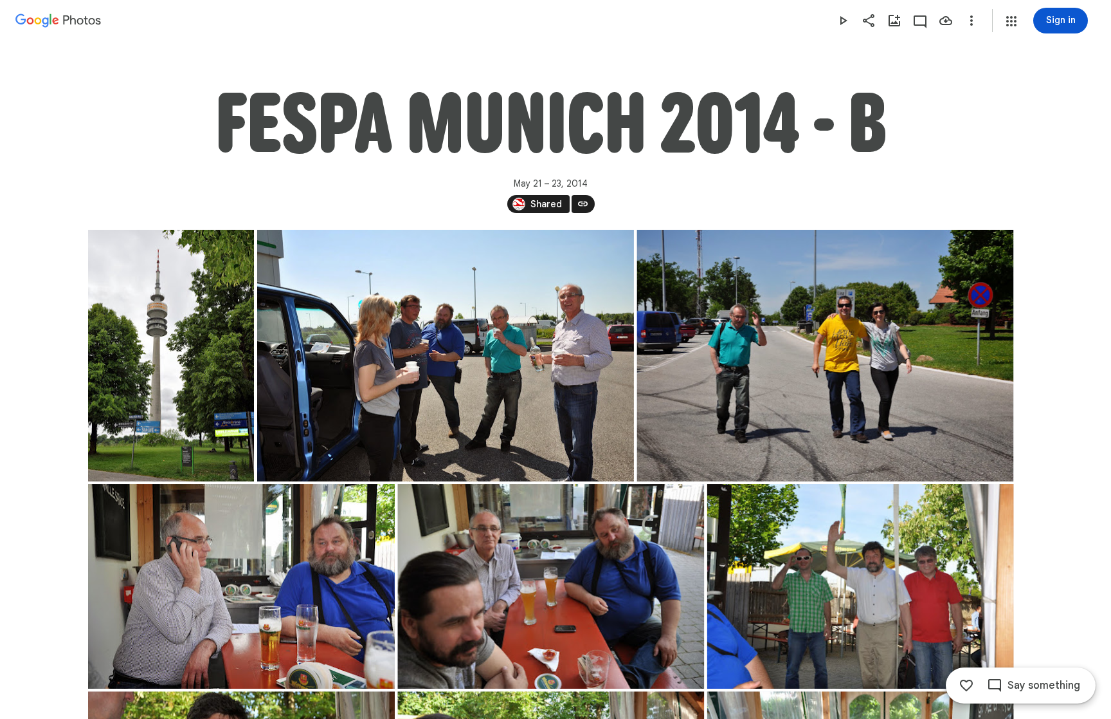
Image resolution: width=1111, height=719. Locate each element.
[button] (1011, 21)
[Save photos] (946, 20)
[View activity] (920, 20)
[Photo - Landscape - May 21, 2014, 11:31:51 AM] (825, 355)
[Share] (868, 20)
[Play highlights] (842, 20)
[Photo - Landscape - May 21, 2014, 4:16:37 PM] (241, 586)
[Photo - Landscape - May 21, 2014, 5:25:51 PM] (860, 586)
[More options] (971, 20)
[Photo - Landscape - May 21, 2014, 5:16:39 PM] (550, 586)
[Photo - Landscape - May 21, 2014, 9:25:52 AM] (445, 355)
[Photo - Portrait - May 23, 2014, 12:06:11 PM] (171, 355)
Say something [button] (1043, 685)
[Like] (966, 685)
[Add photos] (894, 20)
